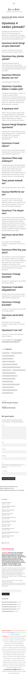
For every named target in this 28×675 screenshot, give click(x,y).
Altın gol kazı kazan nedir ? (7, 513)
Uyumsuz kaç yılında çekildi (9, 378)
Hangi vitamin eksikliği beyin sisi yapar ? (10, 532)
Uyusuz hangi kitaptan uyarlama (10, 390)
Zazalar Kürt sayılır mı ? (7, 502)
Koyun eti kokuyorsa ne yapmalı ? (9, 521)
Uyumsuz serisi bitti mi (8, 381)
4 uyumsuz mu (6, 353)
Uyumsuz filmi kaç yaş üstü (19, 370)
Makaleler (9, 349)
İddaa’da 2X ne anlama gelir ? (8, 510)
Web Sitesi (4, 455)
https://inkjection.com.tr (7, 488)
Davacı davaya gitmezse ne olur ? (9, 517)
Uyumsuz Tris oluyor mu (8, 387)
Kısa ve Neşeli (14, 9)
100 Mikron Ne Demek (8, 408)
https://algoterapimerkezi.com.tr (9, 490)
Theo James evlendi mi (16, 353)
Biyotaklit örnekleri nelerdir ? (8, 536)
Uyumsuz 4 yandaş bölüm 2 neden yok (11, 367)
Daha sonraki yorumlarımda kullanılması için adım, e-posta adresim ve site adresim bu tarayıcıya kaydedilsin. (13, 466)
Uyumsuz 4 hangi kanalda (8, 355)
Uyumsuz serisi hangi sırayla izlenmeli (11, 384)
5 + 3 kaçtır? (5, 471)
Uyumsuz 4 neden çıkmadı (8, 361)
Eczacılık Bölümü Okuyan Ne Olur (9, 606)
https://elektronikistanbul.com (9, 486)
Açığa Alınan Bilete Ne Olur (8, 611)
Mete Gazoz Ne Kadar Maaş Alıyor (9, 602)
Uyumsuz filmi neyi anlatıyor (9, 373)
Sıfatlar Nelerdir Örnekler (10, 403)
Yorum (3, 425)
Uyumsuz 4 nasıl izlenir (8, 358)
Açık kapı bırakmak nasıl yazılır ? (9, 506)
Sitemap (21, 490)
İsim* (3, 442)
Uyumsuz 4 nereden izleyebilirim (10, 364)
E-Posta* (4, 449)
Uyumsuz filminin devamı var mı (10, 375)
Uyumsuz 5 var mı (6, 370)
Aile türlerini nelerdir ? (6, 524)
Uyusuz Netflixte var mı (8, 393)
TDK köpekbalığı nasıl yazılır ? (8, 528)
